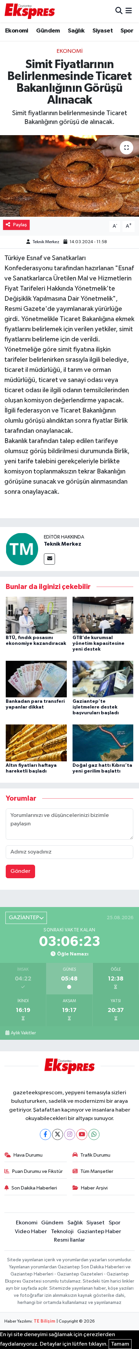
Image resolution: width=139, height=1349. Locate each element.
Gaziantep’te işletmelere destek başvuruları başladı (96, 707)
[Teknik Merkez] (22, 549)
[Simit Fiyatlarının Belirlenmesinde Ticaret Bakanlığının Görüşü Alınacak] (69, 176)
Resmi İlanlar (69, 1240)
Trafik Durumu (95, 1155)
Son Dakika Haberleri (34, 1187)
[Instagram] (69, 1134)
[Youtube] (81, 1134)
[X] (57, 1134)
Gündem (48, 31)
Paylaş (20, 224)
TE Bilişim (44, 1321)
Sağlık (76, 31)
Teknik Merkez (45, 242)
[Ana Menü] (129, 11)
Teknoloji (62, 1232)
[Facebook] (45, 1134)
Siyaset (102, 31)
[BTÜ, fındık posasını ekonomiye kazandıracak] (36, 615)
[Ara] (118, 11)
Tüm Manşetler (96, 1171)
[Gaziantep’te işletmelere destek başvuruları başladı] (103, 679)
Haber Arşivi (94, 1187)
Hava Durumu (28, 1155)
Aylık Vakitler (23, 1033)
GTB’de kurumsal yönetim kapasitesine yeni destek (98, 643)
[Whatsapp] (94, 1134)
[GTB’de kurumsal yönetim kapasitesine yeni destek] (103, 615)
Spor (126, 31)
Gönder (20, 871)
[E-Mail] (49, 559)
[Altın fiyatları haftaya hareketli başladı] (36, 742)
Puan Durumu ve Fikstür (37, 1171)
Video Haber (31, 1232)
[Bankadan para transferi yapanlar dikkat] (36, 679)
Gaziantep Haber (99, 1232)
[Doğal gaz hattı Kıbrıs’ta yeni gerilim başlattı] (103, 742)
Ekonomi (16, 31)
